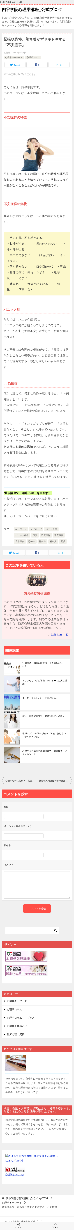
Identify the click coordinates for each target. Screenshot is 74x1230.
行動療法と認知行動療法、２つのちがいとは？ (43, 664)
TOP (27, 1198)
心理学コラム (33, 57)
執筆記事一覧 (60, 634)
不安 (35, 535)
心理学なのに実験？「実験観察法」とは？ (21, 780)
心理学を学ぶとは (17, 1026)
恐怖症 (31, 541)
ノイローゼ (36, 529)
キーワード (20, 529)
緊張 (63, 541)
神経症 (42, 541)
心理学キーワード (13, 57)
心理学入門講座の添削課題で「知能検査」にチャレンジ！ (44, 753)
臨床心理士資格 (15, 1034)
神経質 (53, 541)
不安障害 (58, 535)
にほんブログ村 (14, 1160)
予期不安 (19, 541)
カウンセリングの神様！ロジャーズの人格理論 (44, 682)
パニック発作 (22, 535)
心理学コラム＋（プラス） (22, 1017)
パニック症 (51, 529)
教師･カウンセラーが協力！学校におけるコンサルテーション (44, 735)
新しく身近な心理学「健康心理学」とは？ (43, 716)
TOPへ (55, 1227)
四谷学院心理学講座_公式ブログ (32, 9)
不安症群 (45, 535)
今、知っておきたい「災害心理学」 (40, 698)
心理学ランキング (14, 1174)
